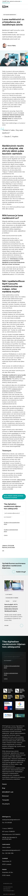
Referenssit (5, 796)
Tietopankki (5, 800)
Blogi (3, 788)
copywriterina (14, 433)
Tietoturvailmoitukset (8, 890)
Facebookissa (20, 444)
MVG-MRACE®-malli (7, 792)
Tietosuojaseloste (8, 887)
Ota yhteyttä (6, 804)
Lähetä (5, 535)
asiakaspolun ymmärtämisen (9, 390)
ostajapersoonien (16, 389)
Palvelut (4, 784)
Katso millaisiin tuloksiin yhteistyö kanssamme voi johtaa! (13, 496)
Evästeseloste (6, 888)
